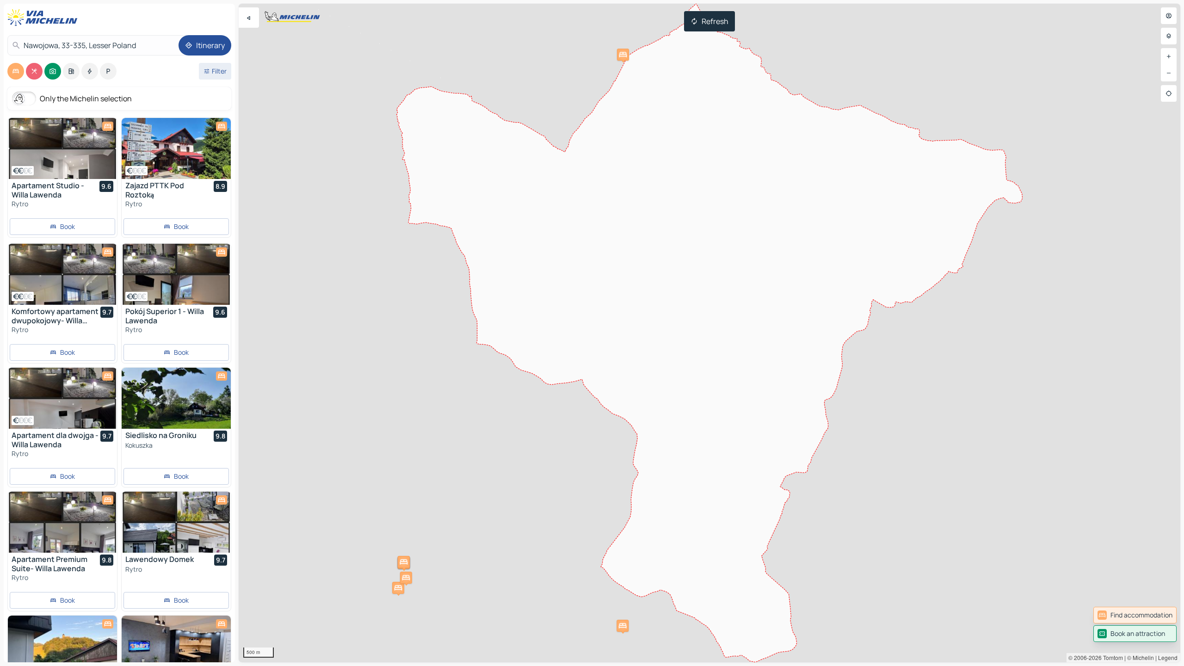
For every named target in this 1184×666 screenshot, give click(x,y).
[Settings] (1169, 36)
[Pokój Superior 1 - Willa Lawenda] (176, 274)
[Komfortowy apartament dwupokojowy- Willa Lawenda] (62, 274)
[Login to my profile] (1169, 15)
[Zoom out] (1169, 73)
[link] (1135, 615)
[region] (709, 333)
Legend (1168, 657)
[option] (15, 71)
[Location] (1169, 93)
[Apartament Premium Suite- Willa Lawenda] (62, 522)
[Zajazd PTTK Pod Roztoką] (176, 148)
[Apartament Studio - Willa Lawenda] (62, 148)
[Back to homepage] (44, 17)
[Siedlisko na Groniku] (176, 398)
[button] (398, 588)
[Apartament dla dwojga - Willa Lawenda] (62, 398)
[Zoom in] (1169, 56)
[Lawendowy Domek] (176, 522)
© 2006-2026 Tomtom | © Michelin (1111, 657)
